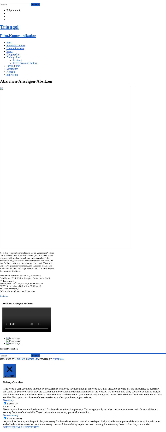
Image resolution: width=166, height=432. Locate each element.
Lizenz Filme (13, 66)
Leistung (17, 60)
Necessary (12, 403)
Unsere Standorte (15, 48)
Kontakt (10, 71)
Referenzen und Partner (25, 63)
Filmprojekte (12, 54)
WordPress (57, 358)
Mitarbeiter (12, 68)
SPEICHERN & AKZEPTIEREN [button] (21, 427)
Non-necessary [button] (10, 415)
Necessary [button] (8, 400)
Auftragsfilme (13, 57)
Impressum (12, 74)
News (9, 51)
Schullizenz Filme (15, 45)
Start (8, 42)
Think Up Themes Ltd (26, 358)
